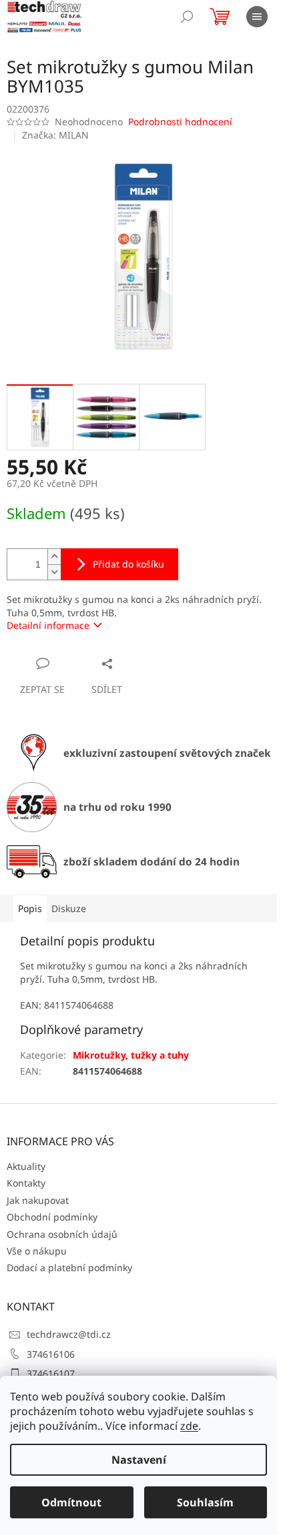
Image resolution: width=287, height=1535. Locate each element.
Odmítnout (71, 1502)
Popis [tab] (30, 908)
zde (189, 1425)
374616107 (51, 1373)
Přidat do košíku (128, 564)
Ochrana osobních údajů (62, 1234)
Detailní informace (48, 625)
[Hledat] (187, 16)
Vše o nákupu (37, 1251)
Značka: (55, 135)
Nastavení (138, 1459)
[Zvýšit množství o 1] (54, 556)
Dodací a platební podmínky (69, 1267)
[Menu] (257, 16)
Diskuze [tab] (68, 908)
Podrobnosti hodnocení (180, 121)
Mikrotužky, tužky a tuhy (131, 1055)
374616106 (51, 1354)
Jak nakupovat (38, 1200)
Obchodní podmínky (52, 1217)
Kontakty (26, 1183)
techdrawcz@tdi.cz (69, 1334)
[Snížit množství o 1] (54, 572)
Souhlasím (205, 1502)
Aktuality (26, 1166)
